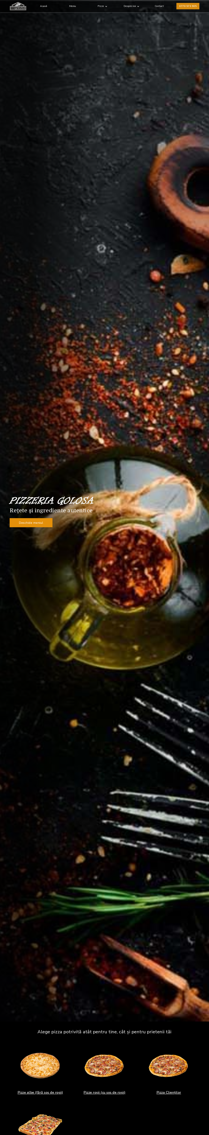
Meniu (72, 6)
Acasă (43, 6)
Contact (159, 6)
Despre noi (130, 6)
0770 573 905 (188, 6)
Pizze (101, 6)
